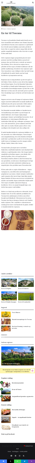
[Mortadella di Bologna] (6, 412)
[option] (17, 355)
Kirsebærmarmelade (18, 383)
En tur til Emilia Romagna (8, 302)
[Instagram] (32, 370)
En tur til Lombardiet (24, 302)
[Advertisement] (17, 252)
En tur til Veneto (16, 389)
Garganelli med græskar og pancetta (22, 396)
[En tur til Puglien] (9, 282)
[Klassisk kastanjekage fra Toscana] (6, 321)
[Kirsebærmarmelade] (6, 384)
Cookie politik (23, 451)
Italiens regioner (11, 29)
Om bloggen (15, 451)
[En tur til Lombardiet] (26, 295)
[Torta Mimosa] (6, 314)
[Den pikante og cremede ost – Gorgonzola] (6, 427)
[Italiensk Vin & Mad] (11, 2)
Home (4, 29)
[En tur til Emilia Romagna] (9, 295)
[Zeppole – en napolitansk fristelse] (6, 419)
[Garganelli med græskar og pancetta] (6, 398)
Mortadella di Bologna (18, 409)
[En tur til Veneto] (6, 391)
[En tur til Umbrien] (26, 282)
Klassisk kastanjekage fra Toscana (22, 319)
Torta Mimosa (16, 312)
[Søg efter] (33, 3)
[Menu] (2, 3)
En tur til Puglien (6, 288)
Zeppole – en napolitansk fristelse (21, 417)
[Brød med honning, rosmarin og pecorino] (6, 328)
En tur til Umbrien (23, 288)
